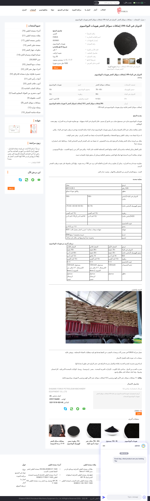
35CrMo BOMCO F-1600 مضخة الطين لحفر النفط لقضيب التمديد (42, 470)
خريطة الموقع (21, 486)
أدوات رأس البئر (34, 79)
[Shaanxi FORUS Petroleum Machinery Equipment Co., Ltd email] (40, 180)
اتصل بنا (87, 10)
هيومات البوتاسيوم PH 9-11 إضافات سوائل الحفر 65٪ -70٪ (131, 442)
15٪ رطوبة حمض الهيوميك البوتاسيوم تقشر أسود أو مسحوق (73, 442)
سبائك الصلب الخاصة (32, 88)
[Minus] (103, 445)
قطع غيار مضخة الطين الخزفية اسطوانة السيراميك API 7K (79, 476)
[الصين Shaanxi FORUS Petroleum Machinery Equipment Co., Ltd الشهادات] (14, 129)
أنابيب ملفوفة (35, 98)
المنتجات (33, 10)
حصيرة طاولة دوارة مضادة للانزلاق (27, 74)
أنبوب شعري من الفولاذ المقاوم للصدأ (26, 93)
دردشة (56, 68)
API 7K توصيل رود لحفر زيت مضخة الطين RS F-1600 (42, 482)
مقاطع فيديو (43, 10)
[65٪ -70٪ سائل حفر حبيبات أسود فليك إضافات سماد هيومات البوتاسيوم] (92, 431)
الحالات (103, 10)
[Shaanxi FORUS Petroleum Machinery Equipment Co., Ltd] (122, 10)
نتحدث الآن (128, 3)
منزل (142, 20)
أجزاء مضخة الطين (33, 31)
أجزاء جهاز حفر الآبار (32, 69)
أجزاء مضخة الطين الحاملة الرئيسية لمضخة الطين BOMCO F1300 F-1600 (42, 476)
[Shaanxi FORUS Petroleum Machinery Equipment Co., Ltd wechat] (28, 180)
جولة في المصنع (63, 10)
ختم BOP (36, 59)
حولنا (52, 10)
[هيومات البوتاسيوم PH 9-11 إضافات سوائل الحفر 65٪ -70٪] (131, 431)
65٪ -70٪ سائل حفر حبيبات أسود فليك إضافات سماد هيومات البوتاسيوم (93, 442)
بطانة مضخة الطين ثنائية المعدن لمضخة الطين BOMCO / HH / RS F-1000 (77, 482)
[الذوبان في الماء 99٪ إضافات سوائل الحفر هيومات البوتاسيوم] (125, 43)
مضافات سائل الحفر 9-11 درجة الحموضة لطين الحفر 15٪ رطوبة (57, 442)
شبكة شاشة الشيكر (32, 112)
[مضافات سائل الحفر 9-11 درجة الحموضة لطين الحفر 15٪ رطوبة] (57, 431)
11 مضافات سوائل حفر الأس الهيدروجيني (123, 378)
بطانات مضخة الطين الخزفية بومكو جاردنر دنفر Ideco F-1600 (78, 470)
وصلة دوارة (36, 107)
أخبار (95, 10)
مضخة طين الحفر (33, 45)
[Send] (104, 497)
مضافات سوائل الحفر (124, 20)
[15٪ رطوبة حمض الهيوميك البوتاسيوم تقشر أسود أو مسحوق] (73, 431)
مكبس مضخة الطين (32, 40)
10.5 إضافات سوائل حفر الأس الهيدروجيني (94, 378)
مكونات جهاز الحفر (33, 50)
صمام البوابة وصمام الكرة (30, 55)
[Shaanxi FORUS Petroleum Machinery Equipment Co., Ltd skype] (22, 180)
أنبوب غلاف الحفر (33, 83)
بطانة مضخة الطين (33, 35)
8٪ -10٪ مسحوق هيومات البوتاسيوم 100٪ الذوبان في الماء (112, 442)
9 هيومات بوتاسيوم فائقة (70, 378)
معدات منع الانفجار (33, 64)
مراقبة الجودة (76, 10)
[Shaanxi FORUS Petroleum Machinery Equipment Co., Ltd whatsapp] (34, 180)
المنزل (24, 10)
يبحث (96, 3)
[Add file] (144, 497)
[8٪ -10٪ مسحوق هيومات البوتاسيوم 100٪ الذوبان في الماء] (112, 431)
